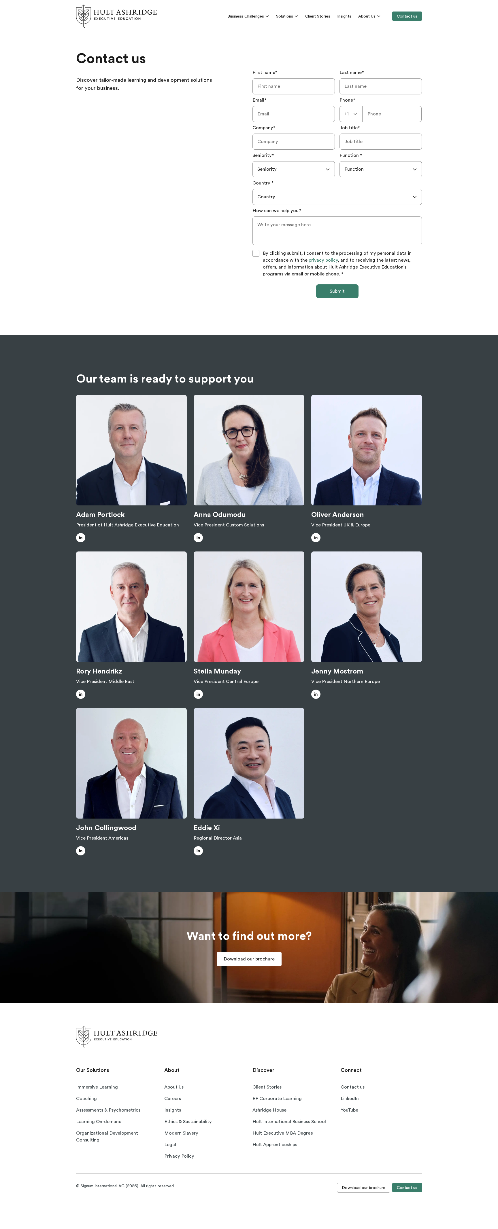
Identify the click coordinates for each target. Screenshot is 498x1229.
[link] (116, 16)
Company (264, 127)
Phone (347, 100)
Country (263, 183)
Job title (349, 127)
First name (265, 72)
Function (350, 155)
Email (259, 100)
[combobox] (351, 114)
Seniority (263, 155)
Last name (351, 72)
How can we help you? (276, 210)
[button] (80, 537)
